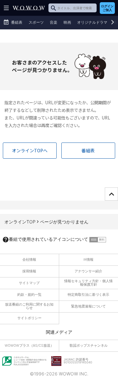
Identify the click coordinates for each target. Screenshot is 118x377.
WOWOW (29, 8)
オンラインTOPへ (30, 150)
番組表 (88, 150)
